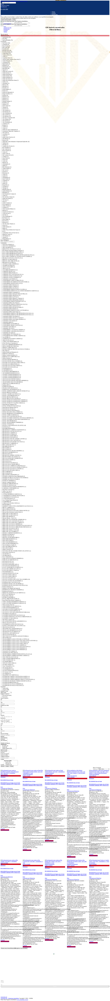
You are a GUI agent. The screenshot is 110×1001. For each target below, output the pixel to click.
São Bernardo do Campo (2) (9, 194)
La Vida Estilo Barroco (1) (8, 498)
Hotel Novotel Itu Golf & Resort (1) (10, 410)
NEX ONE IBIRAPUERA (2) (9, 546)
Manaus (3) (5, 162)
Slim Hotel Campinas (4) (8, 619)
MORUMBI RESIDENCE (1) (9, 539)
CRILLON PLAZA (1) (8, 340)
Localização (3, 41)
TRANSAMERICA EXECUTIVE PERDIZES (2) (14, 649)
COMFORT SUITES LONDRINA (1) (11, 277)
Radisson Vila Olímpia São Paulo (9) (11, 588)
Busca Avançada (97, 767)
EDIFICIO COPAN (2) (8, 353)
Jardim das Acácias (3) (7, 71)
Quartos (2, 715)
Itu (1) (3, 231)
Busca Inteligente (5, 240)
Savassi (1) (5, 171)
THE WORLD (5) (6, 637)
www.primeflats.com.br (22, 999)
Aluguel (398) (5, 689)
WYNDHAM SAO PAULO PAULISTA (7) (13, 685)
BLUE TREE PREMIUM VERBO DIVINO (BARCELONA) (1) (18, 255)
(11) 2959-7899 (4, 9)
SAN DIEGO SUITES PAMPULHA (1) (12, 609)
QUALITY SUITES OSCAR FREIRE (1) (12, 580)
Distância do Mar (5, 705)
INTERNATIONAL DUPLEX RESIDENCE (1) (14, 486)
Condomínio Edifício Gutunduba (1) (11, 292)
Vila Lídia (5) (5, 132)
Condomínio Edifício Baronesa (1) (10, 284)
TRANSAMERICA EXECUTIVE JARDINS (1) (14, 645)
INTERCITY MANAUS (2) (9, 485)
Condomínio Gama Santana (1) (9, 320)
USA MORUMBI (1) (7, 661)
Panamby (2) (5, 87)
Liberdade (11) (5, 83)
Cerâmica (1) (5, 156)
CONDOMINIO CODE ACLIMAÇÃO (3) (12, 280)
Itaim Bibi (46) (5, 68)
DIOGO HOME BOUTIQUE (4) (10, 346)
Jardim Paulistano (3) (7, 77)
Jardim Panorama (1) (7, 74)
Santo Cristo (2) (6, 153)
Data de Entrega (4, 733)
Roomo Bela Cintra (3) (7, 595)
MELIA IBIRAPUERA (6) (8, 509)
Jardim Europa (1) (6, 72)
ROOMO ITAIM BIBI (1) (8, 597)
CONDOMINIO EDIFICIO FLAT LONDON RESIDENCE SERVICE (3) (20, 290)
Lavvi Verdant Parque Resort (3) (10, 500)
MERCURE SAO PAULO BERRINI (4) (12, 524)
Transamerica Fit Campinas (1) (9, 651)
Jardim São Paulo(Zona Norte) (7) (10, 80)
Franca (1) (4, 225)
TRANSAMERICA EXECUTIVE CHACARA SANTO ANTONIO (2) (19, 640)
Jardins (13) (5, 81)
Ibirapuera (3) (5, 65)
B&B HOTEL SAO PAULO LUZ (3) (11, 249)
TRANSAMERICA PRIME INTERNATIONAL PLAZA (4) (17, 654)
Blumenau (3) (5, 173)
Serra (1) (4, 201)
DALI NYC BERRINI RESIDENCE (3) (12, 344)
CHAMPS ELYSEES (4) (8, 265)
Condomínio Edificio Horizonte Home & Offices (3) (14, 293)
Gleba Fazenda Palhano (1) (8, 208)
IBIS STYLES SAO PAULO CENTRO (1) (12, 468)
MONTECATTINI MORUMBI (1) (10, 537)
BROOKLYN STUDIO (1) (9, 262)
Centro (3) (4, 152)
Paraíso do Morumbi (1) (8, 92)
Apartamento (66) (6, 37)
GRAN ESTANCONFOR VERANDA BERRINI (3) (15, 380)
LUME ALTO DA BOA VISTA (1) (11, 503)
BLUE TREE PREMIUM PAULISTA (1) (12, 253)
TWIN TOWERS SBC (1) (8, 660)
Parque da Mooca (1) (7, 93)
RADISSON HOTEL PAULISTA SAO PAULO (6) (15, 585)
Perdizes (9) (5, 95)
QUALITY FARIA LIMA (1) (9, 574)
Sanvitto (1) (5, 214)
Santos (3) (4, 183)
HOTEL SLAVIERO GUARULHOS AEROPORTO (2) (16, 419)
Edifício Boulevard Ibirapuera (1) (10, 352)
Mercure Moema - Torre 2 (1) (9, 518)
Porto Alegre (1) (6, 219)
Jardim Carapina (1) (7, 203)
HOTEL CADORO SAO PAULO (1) (11, 394)
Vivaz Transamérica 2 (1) (8, 666)
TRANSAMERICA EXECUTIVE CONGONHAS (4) (15, 642)
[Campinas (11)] (11, 764)
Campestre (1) (5, 180)
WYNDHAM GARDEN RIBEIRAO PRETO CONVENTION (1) (18, 679)
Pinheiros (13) (5, 96)
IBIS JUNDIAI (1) (6, 449)
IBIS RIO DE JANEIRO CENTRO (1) (11, 455)
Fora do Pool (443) (6, 695)
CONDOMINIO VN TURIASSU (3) (11, 334)
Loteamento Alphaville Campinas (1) (11, 131)
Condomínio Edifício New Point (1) (10, 302)
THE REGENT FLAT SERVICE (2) (11, 631)
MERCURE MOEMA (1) (8, 516)
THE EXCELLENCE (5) (8, 627)
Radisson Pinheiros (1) (7, 586)
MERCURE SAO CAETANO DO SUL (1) (12, 521)
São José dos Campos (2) (8, 197)
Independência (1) (6, 238)
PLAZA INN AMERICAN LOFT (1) (11, 568)
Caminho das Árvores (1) (8, 146)
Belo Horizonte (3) (6, 167)
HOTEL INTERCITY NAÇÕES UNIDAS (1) (13, 403)
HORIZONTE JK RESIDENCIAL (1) (11, 389)
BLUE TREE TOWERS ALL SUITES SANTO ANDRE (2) (17, 256)
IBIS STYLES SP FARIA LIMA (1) (11, 470)
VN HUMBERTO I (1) (8, 669)
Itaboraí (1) (5, 210)
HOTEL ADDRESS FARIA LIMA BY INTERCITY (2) (16, 391)
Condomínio (4, 243)
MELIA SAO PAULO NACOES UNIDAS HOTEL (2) (15, 510)
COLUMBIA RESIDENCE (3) (10, 270)
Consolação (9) (6, 62)
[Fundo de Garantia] (5, 753)
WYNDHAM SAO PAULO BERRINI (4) (12, 684)
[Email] (55, 976)
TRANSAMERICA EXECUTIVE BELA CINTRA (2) (15, 639)
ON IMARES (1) (6, 554)
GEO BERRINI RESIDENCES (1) (10, 373)
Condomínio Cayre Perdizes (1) (9, 279)
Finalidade (3, 686)
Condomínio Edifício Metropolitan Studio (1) (13, 299)
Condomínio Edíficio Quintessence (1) (11, 305)
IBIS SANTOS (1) (6, 461)
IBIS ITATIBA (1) (6, 447)
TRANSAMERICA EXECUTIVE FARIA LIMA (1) (15, 643)
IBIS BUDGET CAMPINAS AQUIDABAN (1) (14, 429)
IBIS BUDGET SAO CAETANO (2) (11, 440)
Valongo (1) (5, 188)
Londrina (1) (5, 207)
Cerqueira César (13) (7, 58)
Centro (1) (4, 128)
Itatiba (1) (4, 228)
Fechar (11, 766)
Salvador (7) (5, 144)
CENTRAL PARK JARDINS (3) (10, 264)
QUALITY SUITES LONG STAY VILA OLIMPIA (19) (16, 579)
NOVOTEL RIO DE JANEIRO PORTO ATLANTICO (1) (16, 551)
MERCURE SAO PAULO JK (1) (10, 528)
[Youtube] (55, 973)
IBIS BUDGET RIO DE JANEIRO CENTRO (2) (14, 438)
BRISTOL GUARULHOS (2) (9, 259)
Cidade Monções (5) (7, 61)
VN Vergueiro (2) (6, 673)
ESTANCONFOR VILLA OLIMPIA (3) (12, 361)
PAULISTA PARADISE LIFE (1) (10, 564)
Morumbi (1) (5, 86)
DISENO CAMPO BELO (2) (9, 347)
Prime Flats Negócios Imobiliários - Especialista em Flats (14, 1)
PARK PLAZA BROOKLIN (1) (10, 560)
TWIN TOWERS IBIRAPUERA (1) (11, 658)
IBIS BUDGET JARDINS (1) (9, 432)
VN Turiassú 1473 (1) (7, 672)
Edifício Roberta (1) (7, 358)
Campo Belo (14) (6, 53)
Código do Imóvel (5, 756)
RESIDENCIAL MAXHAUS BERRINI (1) (13, 589)
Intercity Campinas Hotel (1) (9, 482)
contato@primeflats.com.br (10, 960)
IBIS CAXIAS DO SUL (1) (9, 444)
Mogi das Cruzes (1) (7, 234)
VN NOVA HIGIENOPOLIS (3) (10, 670)
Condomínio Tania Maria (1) (9, 326)
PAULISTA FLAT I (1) (8, 561)
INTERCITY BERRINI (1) (9, 480)
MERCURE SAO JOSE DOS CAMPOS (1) (13, 522)
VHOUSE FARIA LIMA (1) (9, 663)
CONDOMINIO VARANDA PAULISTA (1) (13, 331)
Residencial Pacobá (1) (7, 591)
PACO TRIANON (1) (7, 557)
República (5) (5, 102)
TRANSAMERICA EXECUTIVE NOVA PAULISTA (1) (16, 646)
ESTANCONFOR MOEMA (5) (10, 359)
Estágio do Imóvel (5, 694)
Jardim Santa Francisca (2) (8, 137)
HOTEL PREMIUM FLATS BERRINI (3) (12, 413)
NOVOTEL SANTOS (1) (8, 552)
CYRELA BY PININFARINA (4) (10, 341)
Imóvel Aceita (4, 749)
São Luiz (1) (5, 170)
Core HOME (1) (6, 337)
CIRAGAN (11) (6, 268)
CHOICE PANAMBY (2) (8, 267)
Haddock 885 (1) (6, 385)
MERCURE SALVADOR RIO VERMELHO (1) (14, 519)
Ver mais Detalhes (5, 830)
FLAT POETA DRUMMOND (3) (10, 371)
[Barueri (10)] (11, 762)
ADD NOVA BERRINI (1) (8, 246)
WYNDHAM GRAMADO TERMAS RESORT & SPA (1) (16, 681)
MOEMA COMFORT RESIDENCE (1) (12, 533)
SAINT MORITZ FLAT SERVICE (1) (11, 606)
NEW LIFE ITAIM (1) (7, 540)
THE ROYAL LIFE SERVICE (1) (10, 633)
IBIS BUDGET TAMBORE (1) (10, 443)
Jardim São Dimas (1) (7, 198)
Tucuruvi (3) (5, 108)
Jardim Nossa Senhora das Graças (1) (11, 229)
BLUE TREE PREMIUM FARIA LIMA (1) (13, 252)
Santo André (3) (6, 179)
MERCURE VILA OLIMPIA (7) (10, 531)
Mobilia (2, 736)
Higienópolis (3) (6, 63)
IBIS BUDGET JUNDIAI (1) (9, 434)
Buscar (2, 766)
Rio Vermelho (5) (6, 147)
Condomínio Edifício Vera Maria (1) (11, 316)
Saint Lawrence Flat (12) (8, 604)
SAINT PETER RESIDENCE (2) (10, 607)
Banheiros (3, 718)
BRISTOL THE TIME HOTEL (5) (10, 261)
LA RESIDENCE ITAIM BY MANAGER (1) (13, 495)
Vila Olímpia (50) (6, 119)
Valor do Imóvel (4, 698)
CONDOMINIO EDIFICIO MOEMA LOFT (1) (14, 301)
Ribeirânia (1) (5, 192)
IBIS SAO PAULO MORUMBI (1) (11, 464)
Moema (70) (5, 84)
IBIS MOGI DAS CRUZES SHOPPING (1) (13, 450)
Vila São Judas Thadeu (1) (8, 223)
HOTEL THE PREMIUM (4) (9, 421)
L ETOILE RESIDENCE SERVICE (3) (12, 494)
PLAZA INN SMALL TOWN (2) (10, 570)
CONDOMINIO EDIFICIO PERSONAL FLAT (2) (14, 304)
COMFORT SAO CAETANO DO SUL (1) (12, 274)
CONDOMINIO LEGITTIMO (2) (10, 323)
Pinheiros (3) (5, 99)
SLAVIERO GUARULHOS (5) (10, 618)
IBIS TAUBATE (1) (7, 473)
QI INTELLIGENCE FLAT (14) (10, 573)
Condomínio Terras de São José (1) (10, 232)
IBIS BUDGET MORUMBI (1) (10, 435)
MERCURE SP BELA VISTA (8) (10, 530)
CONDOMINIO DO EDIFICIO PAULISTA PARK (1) (15, 281)
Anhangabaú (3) (6, 177)
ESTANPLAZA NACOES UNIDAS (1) (12, 365)
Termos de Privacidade (6, 19)
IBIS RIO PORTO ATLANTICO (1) (11, 456)
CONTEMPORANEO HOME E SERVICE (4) (13, 335)
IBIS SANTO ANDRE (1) (8, 459)
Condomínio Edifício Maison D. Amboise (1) (13, 298)
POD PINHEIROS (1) (7, 571)
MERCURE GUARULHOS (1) (10, 513)
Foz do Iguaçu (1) (6, 204)
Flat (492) (4, 38)
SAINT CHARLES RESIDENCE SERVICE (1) (14, 601)
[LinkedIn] (55, 968)
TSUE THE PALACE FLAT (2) (10, 657)
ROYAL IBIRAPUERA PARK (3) (10, 598)
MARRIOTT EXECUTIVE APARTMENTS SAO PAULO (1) (17, 506)
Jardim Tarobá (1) (6, 205)
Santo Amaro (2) (6, 105)
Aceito (14, 19)
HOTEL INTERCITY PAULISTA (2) (11, 406)
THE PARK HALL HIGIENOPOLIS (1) (12, 628)
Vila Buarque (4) (6, 111)
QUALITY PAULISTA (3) (8, 577)
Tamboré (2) (5, 143)
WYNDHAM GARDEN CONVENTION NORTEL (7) (16, 678)
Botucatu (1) (5, 222)
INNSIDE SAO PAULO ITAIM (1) (11, 479)
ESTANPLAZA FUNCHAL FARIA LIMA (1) (13, 362)
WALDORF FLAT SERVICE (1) (10, 675)
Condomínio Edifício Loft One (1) (10, 296)
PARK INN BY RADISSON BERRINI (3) (12, 558)
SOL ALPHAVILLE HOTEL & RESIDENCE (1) (14, 621)
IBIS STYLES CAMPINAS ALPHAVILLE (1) (13, 465)
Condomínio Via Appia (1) (8, 332)
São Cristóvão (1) (6, 149)
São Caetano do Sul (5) (7, 155)
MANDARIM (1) (6, 504)
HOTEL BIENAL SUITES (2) (9, 392)
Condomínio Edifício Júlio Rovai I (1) (11, 295)
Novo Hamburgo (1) (7, 216)
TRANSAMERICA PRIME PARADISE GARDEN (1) (15, 655)
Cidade (2, 759)
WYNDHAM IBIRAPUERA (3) (10, 682)
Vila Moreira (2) (6, 138)
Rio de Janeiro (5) (6, 150)
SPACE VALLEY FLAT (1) (9, 622)
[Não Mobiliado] (4, 740)
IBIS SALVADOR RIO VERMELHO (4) (12, 458)
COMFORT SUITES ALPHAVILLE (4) (12, 276)
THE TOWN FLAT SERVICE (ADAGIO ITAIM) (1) (15, 636)
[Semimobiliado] (4, 738)
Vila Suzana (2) (6, 120)
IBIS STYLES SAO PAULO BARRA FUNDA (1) (14, 467)
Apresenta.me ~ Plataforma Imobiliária (10, 998)
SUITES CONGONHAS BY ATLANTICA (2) (13, 625)
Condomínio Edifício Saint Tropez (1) (11, 311)
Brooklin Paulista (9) (7, 52)
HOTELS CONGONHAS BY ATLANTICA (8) (14, 425)
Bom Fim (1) (5, 220)
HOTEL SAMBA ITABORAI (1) (10, 415)
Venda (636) (5, 688)
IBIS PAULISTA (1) (7, 453)
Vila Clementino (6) (7, 113)
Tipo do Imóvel (4, 34)
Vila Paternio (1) (6, 235)
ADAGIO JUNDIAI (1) (8, 244)
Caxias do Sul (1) (6, 213)
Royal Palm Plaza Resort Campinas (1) (11, 600)
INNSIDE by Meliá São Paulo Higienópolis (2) (13, 476)
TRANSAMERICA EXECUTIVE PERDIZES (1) (14, 648)
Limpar (7, 766)
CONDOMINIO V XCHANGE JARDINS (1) (13, 329)
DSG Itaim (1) (5, 350)
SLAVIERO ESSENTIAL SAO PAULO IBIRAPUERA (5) (16, 616)
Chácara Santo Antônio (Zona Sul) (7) (11, 59)
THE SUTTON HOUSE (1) (9, 634)
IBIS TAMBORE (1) (7, 471)
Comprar (3, 828)
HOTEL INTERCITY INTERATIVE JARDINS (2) (14, 400)
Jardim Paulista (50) (7, 75)
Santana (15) (5, 104)
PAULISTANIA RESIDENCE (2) (10, 565)
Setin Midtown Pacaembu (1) (9, 613)
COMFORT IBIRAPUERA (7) (9, 273)
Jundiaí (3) (4, 176)
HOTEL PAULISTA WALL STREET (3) (12, 412)
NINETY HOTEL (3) (7, 549)
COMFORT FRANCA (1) (8, 271)
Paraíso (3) (4, 90)
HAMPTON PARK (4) (8, 386)
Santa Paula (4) (6, 158)
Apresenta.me (4, 997)
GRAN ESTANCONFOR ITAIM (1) (11, 379)
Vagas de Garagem (5, 721)
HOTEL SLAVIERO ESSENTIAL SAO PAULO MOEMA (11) (17, 418)
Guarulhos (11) (6, 134)
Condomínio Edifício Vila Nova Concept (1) (12, 317)
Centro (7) (4, 56)
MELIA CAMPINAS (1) (8, 507)
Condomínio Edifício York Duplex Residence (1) (14, 319)
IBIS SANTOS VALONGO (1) (10, 462)
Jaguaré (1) (5, 69)
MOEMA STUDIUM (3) (8, 534)
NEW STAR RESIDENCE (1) (9, 542)
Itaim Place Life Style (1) (8, 489)
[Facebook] (55, 965)
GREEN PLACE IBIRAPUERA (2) (11, 383)
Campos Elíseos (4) (7, 55)
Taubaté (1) (5, 237)
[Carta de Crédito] (5, 755)
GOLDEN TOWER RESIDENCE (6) (11, 377)
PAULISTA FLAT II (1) (8, 563)
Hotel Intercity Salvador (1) (8, 409)
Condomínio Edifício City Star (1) (10, 287)
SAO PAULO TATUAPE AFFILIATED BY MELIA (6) (16, 612)
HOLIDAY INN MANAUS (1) (10, 388)
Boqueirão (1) (5, 185)
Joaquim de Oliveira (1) (8, 211)
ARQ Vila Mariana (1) (7, 247)
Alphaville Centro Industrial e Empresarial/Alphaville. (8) (15, 141)
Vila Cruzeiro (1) (6, 114)
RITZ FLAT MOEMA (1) (8, 594)
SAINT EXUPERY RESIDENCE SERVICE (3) (14, 603)
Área (2, 723)
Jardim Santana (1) (6, 226)
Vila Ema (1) (5, 200)
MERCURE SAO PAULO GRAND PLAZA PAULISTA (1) (17, 525)
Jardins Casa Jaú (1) (7, 491)
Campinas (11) (5, 123)
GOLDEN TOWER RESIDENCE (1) (11, 374)
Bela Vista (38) (6, 47)
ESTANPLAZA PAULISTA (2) (10, 367)
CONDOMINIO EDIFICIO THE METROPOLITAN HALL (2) (17, 313)
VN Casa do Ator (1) (7, 667)
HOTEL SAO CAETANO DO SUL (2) (12, 416)
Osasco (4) (4, 159)
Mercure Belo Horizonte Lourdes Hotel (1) (12, 512)
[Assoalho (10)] (8, 746)
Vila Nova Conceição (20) (8, 117)
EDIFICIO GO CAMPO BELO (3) (10, 356)
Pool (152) (4, 697)
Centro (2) (4, 182)
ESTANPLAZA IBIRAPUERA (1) (10, 364)
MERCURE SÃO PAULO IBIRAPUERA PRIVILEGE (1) (16, 527)
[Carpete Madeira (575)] (8, 748)
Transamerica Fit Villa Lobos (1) (10, 652)
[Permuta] (5, 752)
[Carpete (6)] (8, 747)
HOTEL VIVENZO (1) (8, 423)
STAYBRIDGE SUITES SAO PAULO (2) (12, 624)
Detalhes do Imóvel (5, 743)
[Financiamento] (5, 751)
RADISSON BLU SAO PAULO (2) (11, 582)
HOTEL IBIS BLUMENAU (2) (10, 397)
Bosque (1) (5, 125)
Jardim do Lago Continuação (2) (10, 129)
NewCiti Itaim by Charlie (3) (9, 545)
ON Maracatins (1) (6, 555)
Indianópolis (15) (6, 66)
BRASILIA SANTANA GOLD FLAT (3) (12, 258)
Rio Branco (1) (6, 217)
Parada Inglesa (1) (6, 89)
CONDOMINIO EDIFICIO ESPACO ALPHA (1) (14, 289)
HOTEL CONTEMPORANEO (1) (10, 395)
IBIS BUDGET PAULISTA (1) (10, 437)
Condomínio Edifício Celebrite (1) (10, 286)
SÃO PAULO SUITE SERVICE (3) (11, 610)
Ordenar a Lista (4, 691)
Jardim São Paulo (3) (7, 78)
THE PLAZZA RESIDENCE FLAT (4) (12, 630)
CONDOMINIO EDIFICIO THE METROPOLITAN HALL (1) (17, 314)
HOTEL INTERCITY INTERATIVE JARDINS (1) (14, 401)
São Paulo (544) (6, 43)
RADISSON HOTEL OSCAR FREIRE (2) (12, 583)
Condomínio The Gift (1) (8, 328)
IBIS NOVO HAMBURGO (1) (10, 452)
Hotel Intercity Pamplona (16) (9, 404)
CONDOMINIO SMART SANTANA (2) (12, 325)
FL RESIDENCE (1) (7, 370)
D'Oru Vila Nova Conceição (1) (10, 343)
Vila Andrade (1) (6, 110)
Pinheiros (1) (5, 98)
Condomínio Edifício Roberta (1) (10, 308)
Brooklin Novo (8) (6, 50)
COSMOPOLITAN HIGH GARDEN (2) (12, 338)
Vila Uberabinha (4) (7, 122)
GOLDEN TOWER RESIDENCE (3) (11, 376)
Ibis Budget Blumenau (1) (8, 428)
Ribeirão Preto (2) (6, 189)
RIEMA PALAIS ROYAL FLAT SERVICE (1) (13, 592)
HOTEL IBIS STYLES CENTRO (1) (11, 398)
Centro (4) (4, 161)
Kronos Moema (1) (6, 492)
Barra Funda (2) (6, 46)
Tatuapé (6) (5, 107)
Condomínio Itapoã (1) (7, 322)
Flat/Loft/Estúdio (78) (7, 40)
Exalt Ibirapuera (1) (7, 368)
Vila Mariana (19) (6, 116)
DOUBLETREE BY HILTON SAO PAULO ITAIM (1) (16, 349)
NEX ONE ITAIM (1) (7, 548)
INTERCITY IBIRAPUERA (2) (10, 483)
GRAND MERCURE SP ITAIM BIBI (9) (12, 382)
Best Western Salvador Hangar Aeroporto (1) (13, 250)
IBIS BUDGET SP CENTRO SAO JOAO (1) (13, 441)
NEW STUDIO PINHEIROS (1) (10, 543)
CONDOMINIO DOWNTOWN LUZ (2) (12, 283)
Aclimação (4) (5, 44)
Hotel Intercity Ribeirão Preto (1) (10, 407)
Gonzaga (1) (5, 186)
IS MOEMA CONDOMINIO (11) (10, 488)
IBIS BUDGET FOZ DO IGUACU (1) (11, 431)
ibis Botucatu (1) (6, 426)
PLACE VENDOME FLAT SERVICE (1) (12, 567)
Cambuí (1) (5, 126)
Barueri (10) (5, 140)
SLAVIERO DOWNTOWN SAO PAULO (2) (13, 615)
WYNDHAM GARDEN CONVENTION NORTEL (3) (16, 676)
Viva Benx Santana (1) (7, 664)
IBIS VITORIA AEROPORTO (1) (10, 474)
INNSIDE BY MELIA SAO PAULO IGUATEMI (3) (15, 477)
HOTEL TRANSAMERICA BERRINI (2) (12, 422)
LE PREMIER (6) (6, 501)
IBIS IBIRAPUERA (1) (8, 446)
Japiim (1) (4, 165)
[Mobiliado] (4, 739)
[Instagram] (55, 970)
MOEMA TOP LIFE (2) (8, 536)
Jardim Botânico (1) (7, 191)
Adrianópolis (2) (6, 164)
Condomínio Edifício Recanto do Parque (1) (12, 307)
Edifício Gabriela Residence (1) (9, 355)
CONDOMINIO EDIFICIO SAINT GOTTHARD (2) (15, 310)
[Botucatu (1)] (11, 763)
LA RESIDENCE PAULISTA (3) (10, 497)
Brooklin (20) (5, 49)
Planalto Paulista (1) (7, 101)
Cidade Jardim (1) (6, 168)
